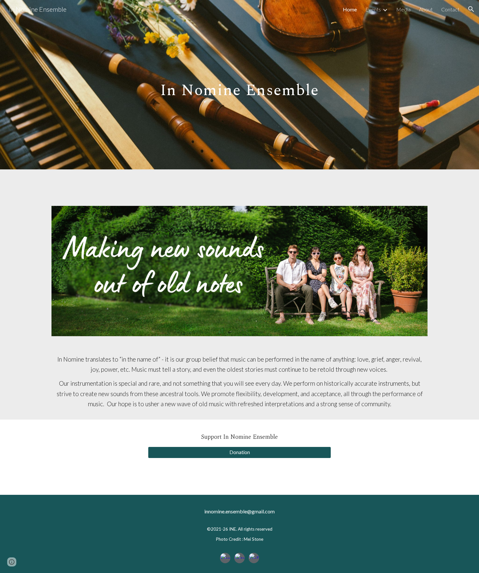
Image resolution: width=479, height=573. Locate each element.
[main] (239, 84)
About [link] (426, 9)
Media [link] (403, 9)
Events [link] (373, 9)
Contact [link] (450, 9)
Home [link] (350, 9)
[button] (471, 9)
